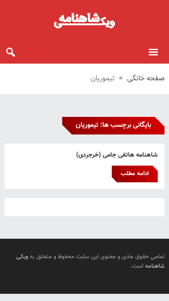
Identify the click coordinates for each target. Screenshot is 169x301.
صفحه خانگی (145, 78)
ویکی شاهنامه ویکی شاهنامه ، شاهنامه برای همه (84, 20)
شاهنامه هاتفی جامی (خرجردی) (117, 155)
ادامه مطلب (135, 173)
